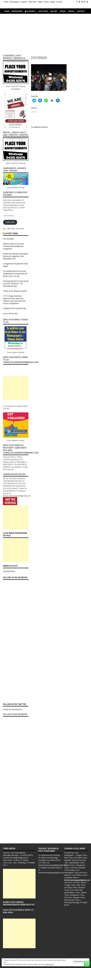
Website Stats (10, 566)
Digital (52, 2)
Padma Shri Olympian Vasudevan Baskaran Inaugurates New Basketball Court (15, 256)
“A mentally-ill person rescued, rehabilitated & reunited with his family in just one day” (15, 273)
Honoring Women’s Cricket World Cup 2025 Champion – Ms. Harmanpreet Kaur (15, 283)
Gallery (40, 2)
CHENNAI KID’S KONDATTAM (14, 308)
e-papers (23, 2)
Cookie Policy (49, 964)
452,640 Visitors (9, 571)
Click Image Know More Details (15, 534)
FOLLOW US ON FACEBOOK (15, 577)
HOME (6, 2)
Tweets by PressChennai (12, 709)
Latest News (11, 233)
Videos (46, 2)
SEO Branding (8, 239)
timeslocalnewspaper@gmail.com (16, 858)
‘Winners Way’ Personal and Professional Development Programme (13, 246)
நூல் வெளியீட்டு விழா (10, 313)
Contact (59, 2)
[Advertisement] (45, 35)
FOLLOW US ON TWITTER (14, 704)
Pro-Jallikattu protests (39, 127)
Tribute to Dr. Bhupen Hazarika (15, 291)
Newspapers (14, 2)
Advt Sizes (32, 2)
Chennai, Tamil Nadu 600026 (14, 853)
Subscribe (10, 222)
